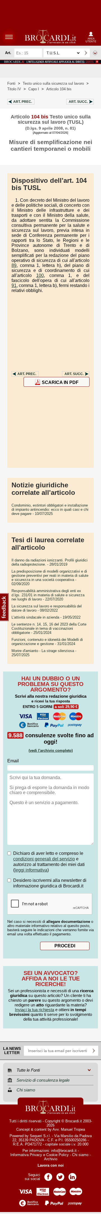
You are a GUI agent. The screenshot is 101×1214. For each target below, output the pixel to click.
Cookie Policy (57, 1155)
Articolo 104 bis (59, 89)
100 (40, 275)
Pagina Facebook (48, 1175)
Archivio (50, 1159)
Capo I (33, 89)
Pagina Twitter (60, 1175)
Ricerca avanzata (95, 52)
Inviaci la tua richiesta (34, 1009)
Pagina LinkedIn (72, 1175)
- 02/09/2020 (50, 577)
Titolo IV (14, 89)
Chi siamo (80, 1155)
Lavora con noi (51, 1165)
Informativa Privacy (26, 1155)
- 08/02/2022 (47, 608)
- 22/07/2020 (48, 595)
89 (14, 265)
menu (9, 37)
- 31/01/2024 (47, 642)
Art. (22, 102)
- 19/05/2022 (46, 617)
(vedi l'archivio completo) (51, 750)
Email (13, 760)
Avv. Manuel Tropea (68, 1129)
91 (14, 285)
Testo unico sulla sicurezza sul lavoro (53, 83)
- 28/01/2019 (50, 562)
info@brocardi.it (64, 1151)
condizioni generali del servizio (44, 859)
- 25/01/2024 (49, 628)
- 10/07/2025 (50, 509)
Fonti (11, 83)
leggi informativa (31, 870)
